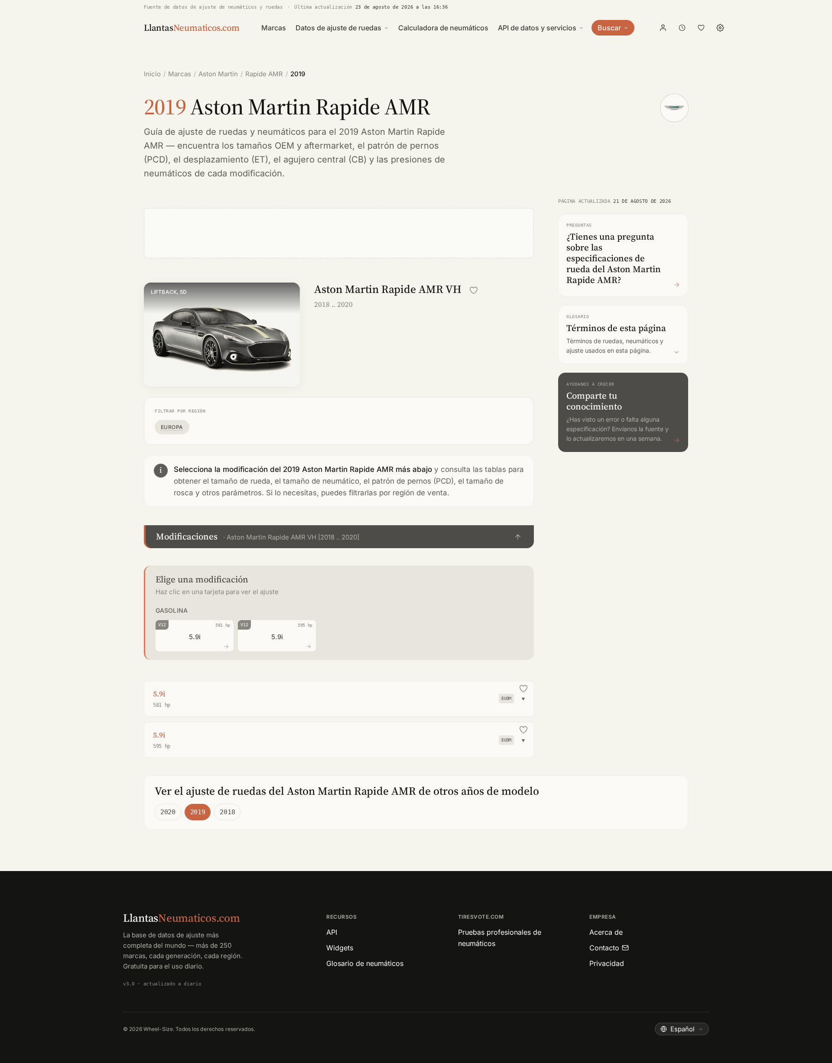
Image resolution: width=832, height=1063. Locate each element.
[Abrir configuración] (720, 28)
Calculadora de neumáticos (443, 27)
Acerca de (606, 932)
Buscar (609, 27)
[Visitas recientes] (682, 28)
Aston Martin (218, 74)
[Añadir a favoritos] (473, 290)
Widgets (339, 947)
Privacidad (606, 963)
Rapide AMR (264, 74)
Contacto (604, 947)
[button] (339, 536)
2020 (168, 812)
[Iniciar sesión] (663, 28)
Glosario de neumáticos (364, 963)
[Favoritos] (701, 28)
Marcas (273, 27)
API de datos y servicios (537, 27)
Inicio (152, 74)
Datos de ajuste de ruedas (338, 27)
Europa (172, 427)
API (331, 932)
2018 (227, 812)
